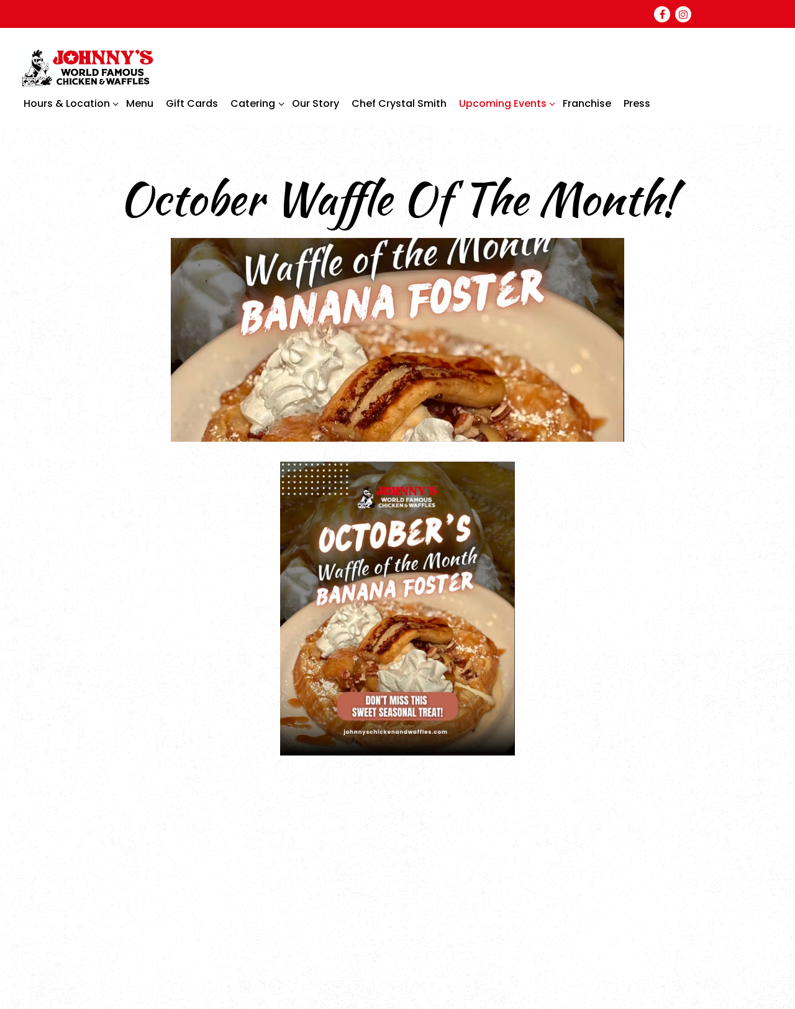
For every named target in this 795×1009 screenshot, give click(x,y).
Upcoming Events (505, 103)
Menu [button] (139, 103)
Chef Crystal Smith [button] (399, 103)
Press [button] (637, 103)
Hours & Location (69, 103)
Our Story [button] (315, 103)
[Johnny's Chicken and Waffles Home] (87, 66)
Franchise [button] (587, 103)
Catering (255, 103)
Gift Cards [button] (192, 103)
